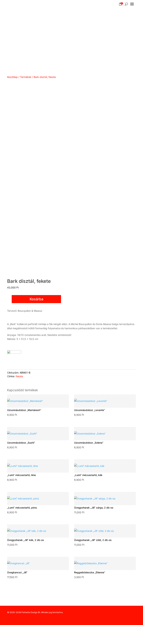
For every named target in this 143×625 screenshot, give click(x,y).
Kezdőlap (12, 76)
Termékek (25, 76)
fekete (19, 376)
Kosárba (36, 299)
